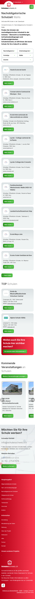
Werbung (3, 527)
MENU (32, 7)
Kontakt (3, 546)
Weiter (33, 400)
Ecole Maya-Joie (16, 234)
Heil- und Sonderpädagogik (9, 487)
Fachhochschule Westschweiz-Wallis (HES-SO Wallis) (21, 187)
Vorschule (4, 506)
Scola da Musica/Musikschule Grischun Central (18, 293)
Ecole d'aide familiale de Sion (21, 255)
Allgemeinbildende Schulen (8, 484)
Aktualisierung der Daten (8, 523)
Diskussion (4, 534)
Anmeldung (4, 520)
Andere (3, 510)
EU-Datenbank (17, 2)
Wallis (3, 27)
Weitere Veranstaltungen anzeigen (14, 376)
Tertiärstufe (4, 502)
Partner (3, 542)
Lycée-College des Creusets (20, 162)
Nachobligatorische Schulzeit (23, 25)
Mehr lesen (8, 83)
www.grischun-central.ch (14, 303)
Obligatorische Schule (7, 495)
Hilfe (2, 538)
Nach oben (7, 275)
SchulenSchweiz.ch (7, 25)
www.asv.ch (11, 327)
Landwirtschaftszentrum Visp (21, 211)
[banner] (8, 5)
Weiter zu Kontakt (8, 466)
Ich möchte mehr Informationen (14, 351)
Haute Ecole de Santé (18, 70)
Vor (2, 400)
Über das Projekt (6, 531)
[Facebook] (3, 585)
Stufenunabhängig (6, 499)
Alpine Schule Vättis (17, 318)
